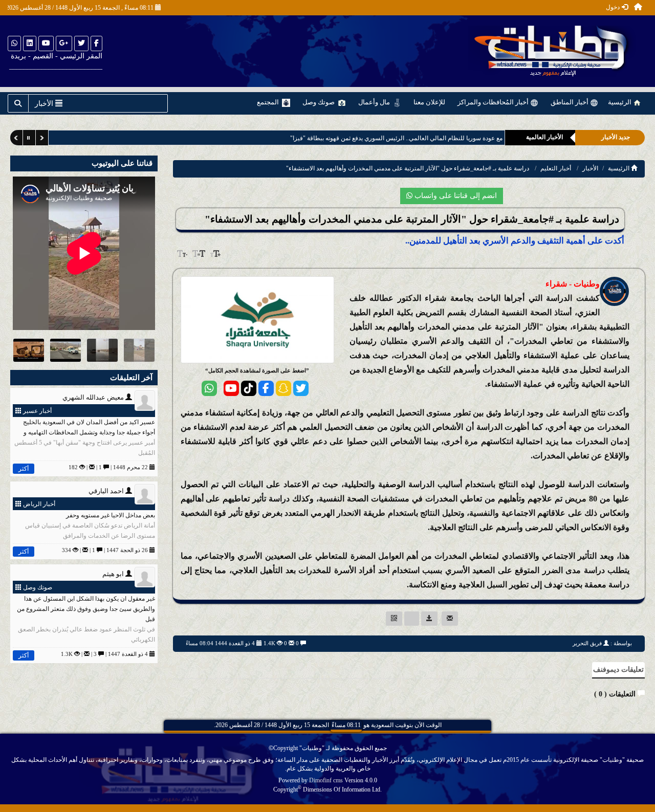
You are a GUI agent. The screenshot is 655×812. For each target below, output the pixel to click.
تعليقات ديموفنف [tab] (618, 669)
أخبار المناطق (570, 102)
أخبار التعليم (555, 168)
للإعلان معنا (429, 102)
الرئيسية (620, 102)
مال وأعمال (374, 102)
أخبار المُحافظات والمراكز (493, 102)
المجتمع (268, 102)
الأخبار (590, 168)
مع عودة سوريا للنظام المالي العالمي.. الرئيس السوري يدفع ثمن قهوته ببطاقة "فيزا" (381, 138)
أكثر (23, 468)
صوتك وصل (319, 102)
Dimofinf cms (326, 780)
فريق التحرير (587, 643)
